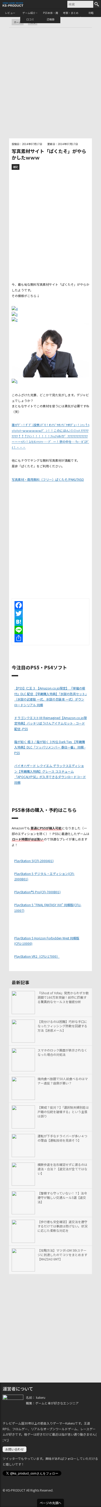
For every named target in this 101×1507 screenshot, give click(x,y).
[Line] (50, 630)
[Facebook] (50, 605)
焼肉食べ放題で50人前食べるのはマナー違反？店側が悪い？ (63, 1081)
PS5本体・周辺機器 (50, 16)
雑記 (15, 167)
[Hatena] (50, 622)
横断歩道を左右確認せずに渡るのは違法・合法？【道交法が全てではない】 (62, 1169)
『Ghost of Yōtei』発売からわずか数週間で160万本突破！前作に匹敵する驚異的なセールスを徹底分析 (63, 997)
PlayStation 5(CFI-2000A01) (34, 860)
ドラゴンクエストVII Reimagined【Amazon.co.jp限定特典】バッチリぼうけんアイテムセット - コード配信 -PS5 (50, 723)
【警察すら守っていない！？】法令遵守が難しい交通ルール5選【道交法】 (62, 1197)
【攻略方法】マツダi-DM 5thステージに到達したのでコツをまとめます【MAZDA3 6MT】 (62, 1254)
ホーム (17, 22)
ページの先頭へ (50, 1503)
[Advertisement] (50, 83)
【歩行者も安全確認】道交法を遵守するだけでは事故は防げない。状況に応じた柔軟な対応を (62, 1226)
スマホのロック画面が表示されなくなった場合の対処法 (62, 1052)
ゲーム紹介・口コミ (30, 16)
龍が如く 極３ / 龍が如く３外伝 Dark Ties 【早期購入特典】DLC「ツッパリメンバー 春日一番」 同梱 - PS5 (49, 747)
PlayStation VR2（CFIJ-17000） (37, 956)
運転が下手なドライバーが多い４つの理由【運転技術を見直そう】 (62, 1138)
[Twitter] (50, 613)
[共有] (50, 638)
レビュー (10, 13)
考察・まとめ (70, 13)
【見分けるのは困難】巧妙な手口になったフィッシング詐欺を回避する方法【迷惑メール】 (62, 1026)
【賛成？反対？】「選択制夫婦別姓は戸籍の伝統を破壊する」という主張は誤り (63, 1111)
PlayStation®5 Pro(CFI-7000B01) (37, 892)
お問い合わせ (14, 1449)
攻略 (90, 13)
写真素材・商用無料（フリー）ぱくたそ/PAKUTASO (48, 479)
